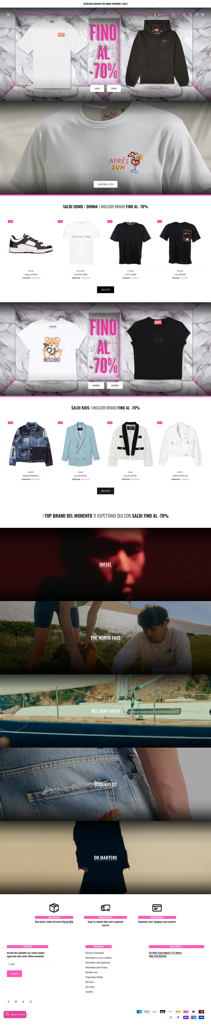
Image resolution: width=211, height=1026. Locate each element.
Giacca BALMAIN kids (80, 475)
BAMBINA (115, 385)
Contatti (89, 991)
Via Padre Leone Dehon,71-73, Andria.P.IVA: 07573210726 (165, 954)
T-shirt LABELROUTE (180, 274)
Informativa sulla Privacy (96, 967)
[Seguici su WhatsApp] (30, 1001)
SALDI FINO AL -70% (105, 184)
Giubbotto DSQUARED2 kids (31, 475)
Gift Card (90, 982)
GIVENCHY (180, 472)
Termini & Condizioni (95, 952)
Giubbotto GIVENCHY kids (180, 475)
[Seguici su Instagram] (15, 1001)
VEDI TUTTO (105, 289)
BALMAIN (80, 472)
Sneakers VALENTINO (31, 274)
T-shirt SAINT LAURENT (80, 274)
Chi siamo (90, 987)
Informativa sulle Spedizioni (98, 962)
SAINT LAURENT (81, 271)
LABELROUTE (180, 271)
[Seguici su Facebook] (8, 1001)
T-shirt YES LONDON (130, 274)
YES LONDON (130, 271)
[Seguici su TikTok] (23, 1001)
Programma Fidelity (94, 977)
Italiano (173, 14)
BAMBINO (96, 385)
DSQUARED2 (31, 472)
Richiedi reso (91, 972)
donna (114, 88)
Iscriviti (14, 973)
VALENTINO (31, 271)
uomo (97, 88)
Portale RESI (67, 921)
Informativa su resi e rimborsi (99, 957)
